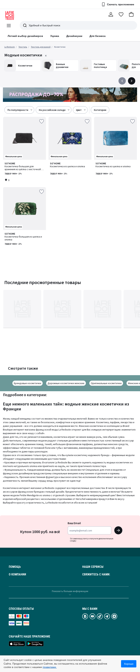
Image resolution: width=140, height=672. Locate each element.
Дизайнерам (74, 36)
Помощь (15, 566)
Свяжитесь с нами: (96, 574)
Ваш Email (74, 523)
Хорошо (128, 663)
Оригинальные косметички (106, 383)
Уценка (54, 36)
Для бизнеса (98, 36)
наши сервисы (92, 566)
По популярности (17, 110)
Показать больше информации (70, 591)
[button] (131, 14)
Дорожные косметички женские (66, 383)
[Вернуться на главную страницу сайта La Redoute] (9, 15)
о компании (17, 574)
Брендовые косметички (27, 383)
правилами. (50, 667)
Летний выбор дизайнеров (25, 36)
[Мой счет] (110, 14)
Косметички (59, 47)
